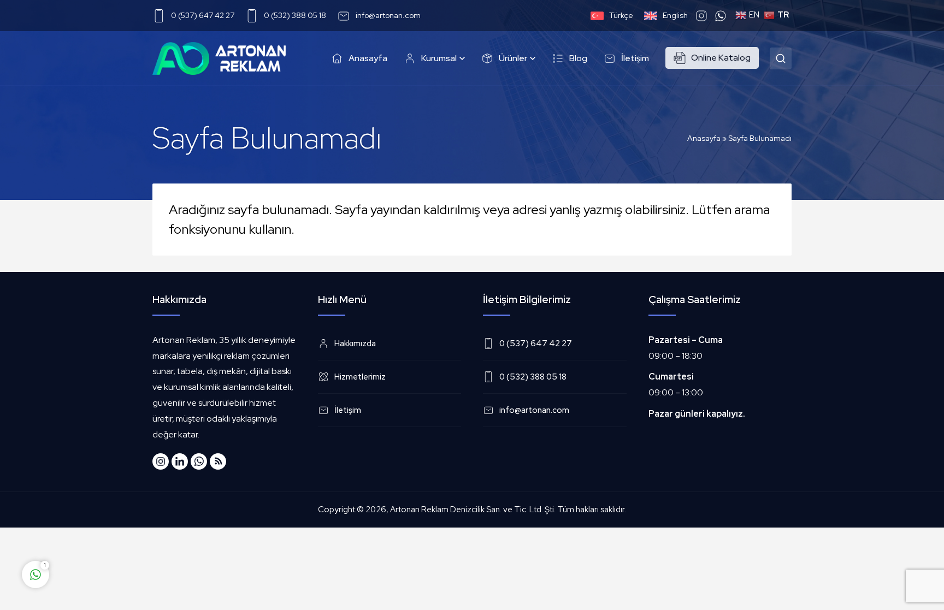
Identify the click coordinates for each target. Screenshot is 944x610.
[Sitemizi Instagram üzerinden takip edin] (160, 461)
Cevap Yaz (103, 531)
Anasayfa (704, 138)
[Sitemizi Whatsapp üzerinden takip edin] (199, 461)
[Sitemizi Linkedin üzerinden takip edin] (180, 461)
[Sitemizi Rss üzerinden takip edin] (218, 461)
